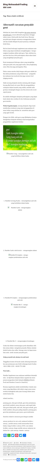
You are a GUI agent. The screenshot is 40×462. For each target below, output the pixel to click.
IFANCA (26, 380)
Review (5, 444)
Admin (17, 442)
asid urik (29, 444)
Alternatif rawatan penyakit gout (18, 444)
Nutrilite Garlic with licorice (27, 449)
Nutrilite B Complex (26, 448)
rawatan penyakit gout (16, 451)
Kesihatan (24, 442)
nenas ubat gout (16, 448)
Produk (29, 442)
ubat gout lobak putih (25, 453)
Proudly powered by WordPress (10, 459)
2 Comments (13, 455)
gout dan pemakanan (17, 446)
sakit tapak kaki (27, 451)
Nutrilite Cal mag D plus (13, 449)
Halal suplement (27, 446)
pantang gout (6, 451)
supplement (6, 453)
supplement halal (14, 453)
